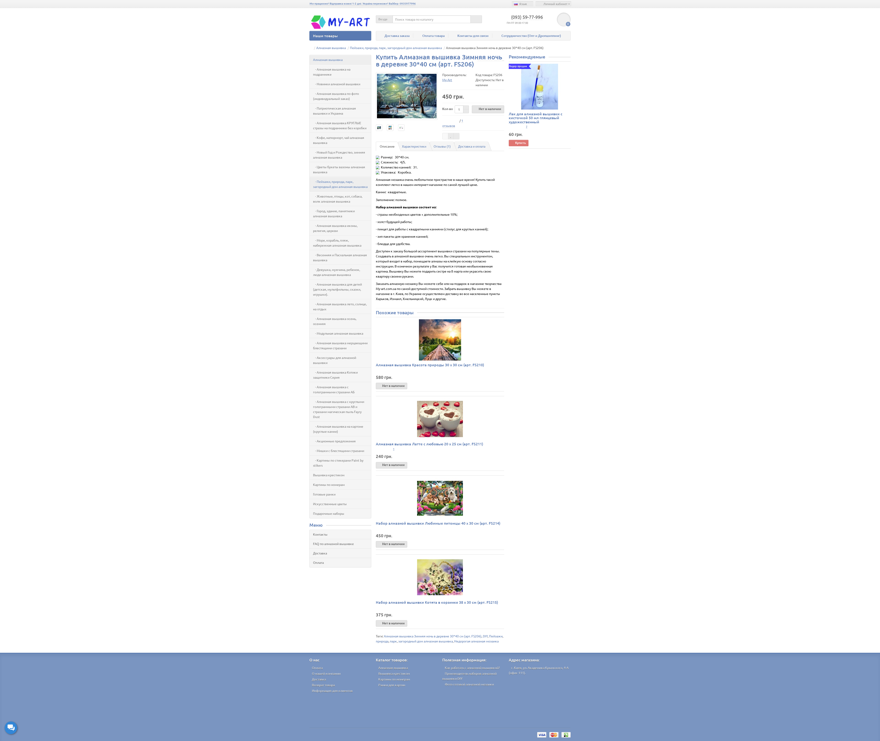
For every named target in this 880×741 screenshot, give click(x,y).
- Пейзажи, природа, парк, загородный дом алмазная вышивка (340, 184)
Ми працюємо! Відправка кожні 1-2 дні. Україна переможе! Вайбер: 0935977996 (363, 4)
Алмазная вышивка (328, 60)
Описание (387, 146)
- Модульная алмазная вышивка (338, 333)
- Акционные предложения (334, 441)
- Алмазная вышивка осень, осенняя (334, 321)
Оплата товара (433, 35)
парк (393, 641)
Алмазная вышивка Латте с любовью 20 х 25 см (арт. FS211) (429, 443)
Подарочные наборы (328, 513)
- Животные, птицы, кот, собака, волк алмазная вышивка (337, 198)
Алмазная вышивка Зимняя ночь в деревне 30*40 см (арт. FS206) (432, 636)
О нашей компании (326, 673)
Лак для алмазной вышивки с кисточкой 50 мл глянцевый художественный (535, 117)
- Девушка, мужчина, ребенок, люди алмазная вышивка (336, 272)
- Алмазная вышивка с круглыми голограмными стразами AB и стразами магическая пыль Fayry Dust (338, 409)
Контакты (320, 534)
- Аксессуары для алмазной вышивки (334, 360)
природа (382, 641)
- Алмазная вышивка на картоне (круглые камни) (338, 428)
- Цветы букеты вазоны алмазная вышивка (339, 169)
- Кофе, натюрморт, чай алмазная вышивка (338, 140)
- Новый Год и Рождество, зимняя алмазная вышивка (339, 154)
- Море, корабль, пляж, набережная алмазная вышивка (337, 242)
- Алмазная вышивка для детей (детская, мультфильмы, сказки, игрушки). (337, 289)
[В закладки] (451, 136)
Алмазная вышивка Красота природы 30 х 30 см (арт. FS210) (430, 364)
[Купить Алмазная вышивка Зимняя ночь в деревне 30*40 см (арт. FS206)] (407, 96)
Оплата (318, 562)
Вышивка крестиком (328, 475)
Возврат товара (323, 685)
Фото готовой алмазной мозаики (469, 684)
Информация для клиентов (332, 691)
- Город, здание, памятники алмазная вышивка (334, 213)
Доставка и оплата (471, 146)
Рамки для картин (391, 685)
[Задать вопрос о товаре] (445, 136)
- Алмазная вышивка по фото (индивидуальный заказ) (336, 96)
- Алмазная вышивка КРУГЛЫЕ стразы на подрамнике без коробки (339, 125)
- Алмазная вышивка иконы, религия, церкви (335, 228)
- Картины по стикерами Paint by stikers (338, 462)
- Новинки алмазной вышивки (336, 84)
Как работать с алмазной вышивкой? (472, 668)
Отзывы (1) (442, 146)
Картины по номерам (329, 484)
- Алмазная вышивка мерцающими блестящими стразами (340, 345)
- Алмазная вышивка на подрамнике (331, 71)
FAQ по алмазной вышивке (333, 544)
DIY (485, 636)
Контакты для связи (473, 35)
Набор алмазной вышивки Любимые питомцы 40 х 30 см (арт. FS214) (438, 523)
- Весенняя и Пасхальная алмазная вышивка (340, 257)
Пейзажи (496, 636)
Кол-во (447, 109)
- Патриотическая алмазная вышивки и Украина (334, 110)
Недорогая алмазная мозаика (476, 641)
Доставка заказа (397, 35)
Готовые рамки (324, 494)
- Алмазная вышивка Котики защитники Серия (335, 374)
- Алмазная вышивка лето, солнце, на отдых (340, 306)
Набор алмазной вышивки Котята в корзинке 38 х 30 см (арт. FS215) (437, 602)
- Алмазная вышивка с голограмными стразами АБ (334, 389)
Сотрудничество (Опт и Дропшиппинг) (531, 35)
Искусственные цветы (330, 504)
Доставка (320, 553)
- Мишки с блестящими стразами (338, 451)
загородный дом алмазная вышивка (425, 641)
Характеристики (414, 146)
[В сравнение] (456, 136)
